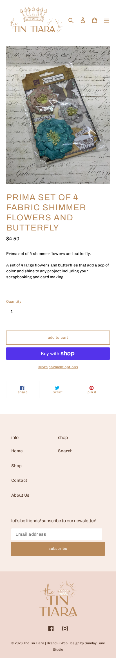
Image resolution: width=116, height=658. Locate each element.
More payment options (58, 367)
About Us (20, 495)
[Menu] (106, 20)
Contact (19, 480)
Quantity (13, 301)
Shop (16, 465)
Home (17, 450)
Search (65, 450)
